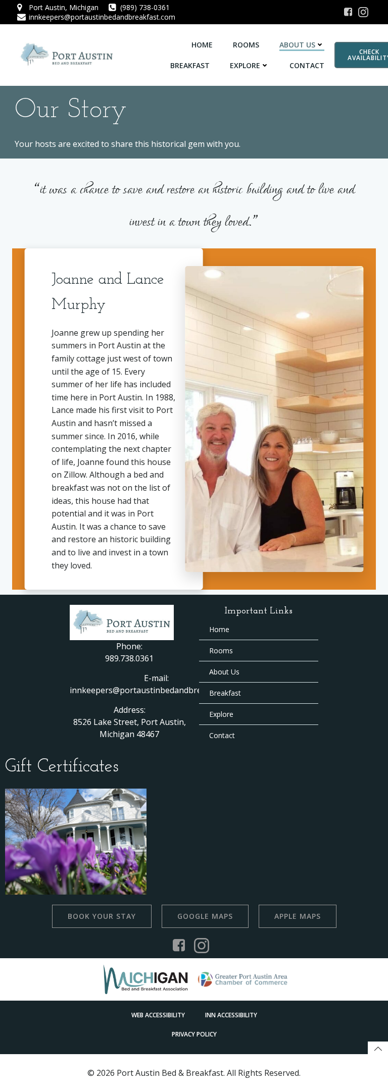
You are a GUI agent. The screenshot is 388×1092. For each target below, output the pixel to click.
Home (202, 44)
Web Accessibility (158, 1015)
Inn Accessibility (231, 1015)
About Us (297, 44)
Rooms (246, 44)
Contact (306, 65)
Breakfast (190, 65)
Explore (245, 65)
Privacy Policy (194, 1034)
